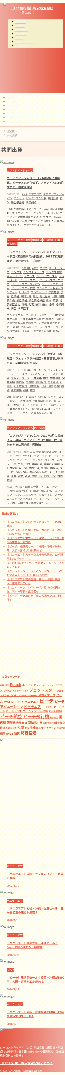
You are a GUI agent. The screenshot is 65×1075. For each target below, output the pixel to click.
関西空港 (23, 308)
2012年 (26, 268)
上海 (13, 464)
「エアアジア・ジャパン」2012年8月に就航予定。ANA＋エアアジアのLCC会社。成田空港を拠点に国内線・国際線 (35, 440)
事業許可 (37, 464)
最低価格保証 (36, 300)
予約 (27, 464)
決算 (13, 476)
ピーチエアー (47, 707)
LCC (61, 452)
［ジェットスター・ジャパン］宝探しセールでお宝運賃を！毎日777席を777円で (35, 573)
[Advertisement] (32, 71)
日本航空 (33, 386)
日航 (50, 386)
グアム (42, 370)
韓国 (32, 390)
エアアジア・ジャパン (29, 460)
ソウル (7, 701)
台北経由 (45, 296)
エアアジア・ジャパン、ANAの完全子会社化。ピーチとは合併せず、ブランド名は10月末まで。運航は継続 (35, 182)
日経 (43, 386)
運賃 (53, 476)
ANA (24, 194)
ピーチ (11, 114)
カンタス (16, 272)
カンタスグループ (33, 272)
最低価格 (21, 300)
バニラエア (13, 122)
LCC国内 (12, 102)
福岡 (38, 304)
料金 (45, 472)
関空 (13, 308)
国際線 (30, 382)
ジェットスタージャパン (25, 284)
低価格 (15, 296)
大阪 (54, 296)
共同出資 (53, 198)
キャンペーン (15, 276)
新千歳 (11, 300)
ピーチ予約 (43, 711)
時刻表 (13, 727)
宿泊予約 (12, 110)
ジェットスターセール (28, 695)
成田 (61, 296)
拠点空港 (53, 382)
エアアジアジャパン (45, 685)
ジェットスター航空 (23, 288)
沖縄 (24, 304)
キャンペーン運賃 (20, 690)
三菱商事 (53, 292)
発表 (31, 304)
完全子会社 (17, 202)
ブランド (41, 198)
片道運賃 (61, 727)
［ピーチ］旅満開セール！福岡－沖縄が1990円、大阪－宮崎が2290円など (34, 548)
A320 (35, 268)
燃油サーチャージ (46, 727)
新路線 (6, 727)
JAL (34, 370)
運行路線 (43, 476)
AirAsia (28, 452)
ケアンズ (29, 276)
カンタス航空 (54, 272)
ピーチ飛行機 (36, 716)
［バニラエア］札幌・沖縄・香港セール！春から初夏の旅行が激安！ (35, 910)
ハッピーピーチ (17, 702)
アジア (44, 268)
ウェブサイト (24, 456)
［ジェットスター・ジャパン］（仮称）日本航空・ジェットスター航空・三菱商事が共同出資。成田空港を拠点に (35, 358)
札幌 (48, 300)
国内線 (20, 382)
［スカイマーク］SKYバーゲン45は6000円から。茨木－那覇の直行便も (33, 589)
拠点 (25, 472)
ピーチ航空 (11, 716)
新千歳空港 (20, 386)
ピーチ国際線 (55, 711)
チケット (19, 198)
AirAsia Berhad (42, 452)
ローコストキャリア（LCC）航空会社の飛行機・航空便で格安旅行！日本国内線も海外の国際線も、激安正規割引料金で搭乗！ (32, 1051)
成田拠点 (31, 202)
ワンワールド (39, 292)
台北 (35, 296)
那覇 (25, 390)
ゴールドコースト (46, 276)
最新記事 (12, 97)
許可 (27, 476)
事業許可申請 (52, 464)
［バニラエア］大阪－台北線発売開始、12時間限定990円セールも (35, 1014)
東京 (55, 300)
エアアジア (35, 194)
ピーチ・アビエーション (21, 711)
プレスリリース (20, 378)
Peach (15, 684)
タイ (47, 460)
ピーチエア (32, 706)
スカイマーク (46, 695)
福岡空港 (9, 733)
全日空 (23, 468)
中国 (45, 378)
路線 (51, 304)
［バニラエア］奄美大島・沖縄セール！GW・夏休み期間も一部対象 (32, 945)
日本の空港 (13, 106)
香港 (9, 480)
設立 (45, 304)
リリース (24, 292)
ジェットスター (16, 118)
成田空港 (40, 382)
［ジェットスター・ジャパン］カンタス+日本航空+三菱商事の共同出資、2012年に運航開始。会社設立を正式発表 (35, 256)
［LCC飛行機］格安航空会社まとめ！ (31, 10)
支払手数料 (48, 722)
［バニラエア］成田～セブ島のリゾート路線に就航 (35, 876)
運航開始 (16, 390)
